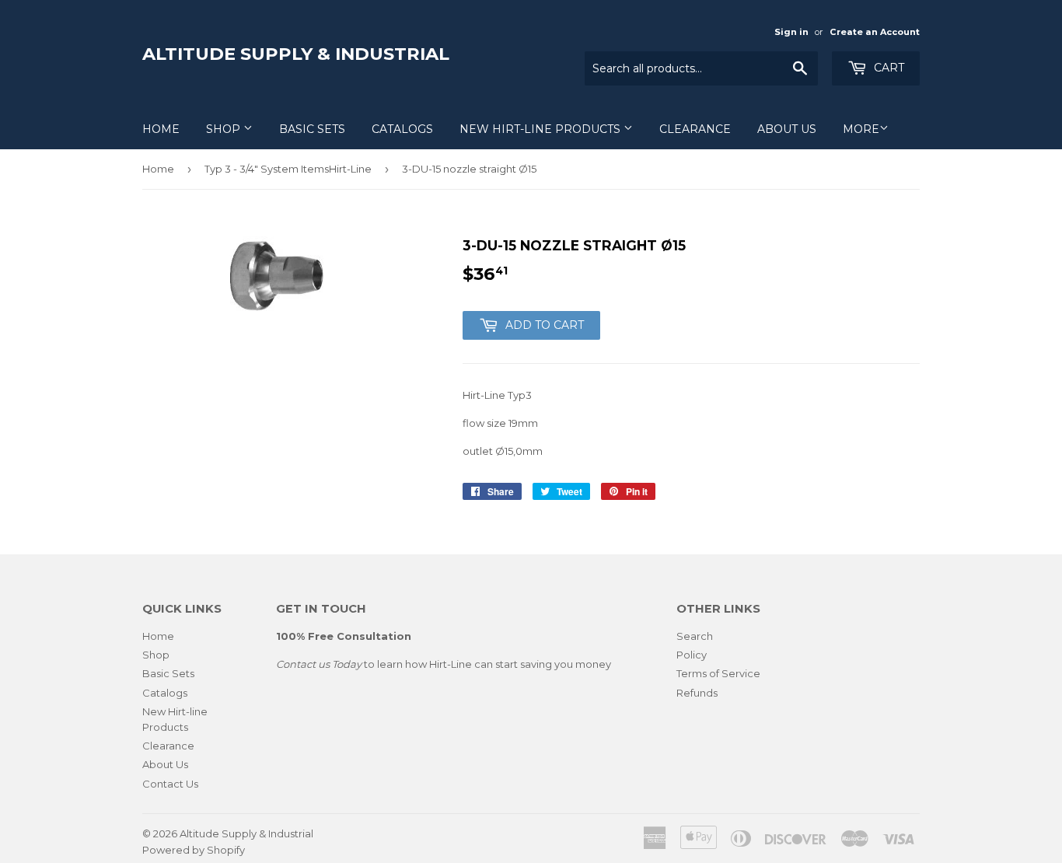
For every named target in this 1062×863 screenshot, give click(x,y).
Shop (224, 129)
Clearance (695, 129)
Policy (691, 654)
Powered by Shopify (193, 850)
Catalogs (402, 129)
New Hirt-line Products (541, 129)
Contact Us (170, 783)
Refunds (697, 693)
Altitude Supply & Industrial (295, 54)
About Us (786, 129)
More (861, 129)
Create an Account (875, 31)
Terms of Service (718, 673)
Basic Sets (312, 129)
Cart (887, 68)
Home (161, 129)
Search (694, 636)
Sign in (791, 31)
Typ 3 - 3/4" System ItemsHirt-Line (288, 168)
